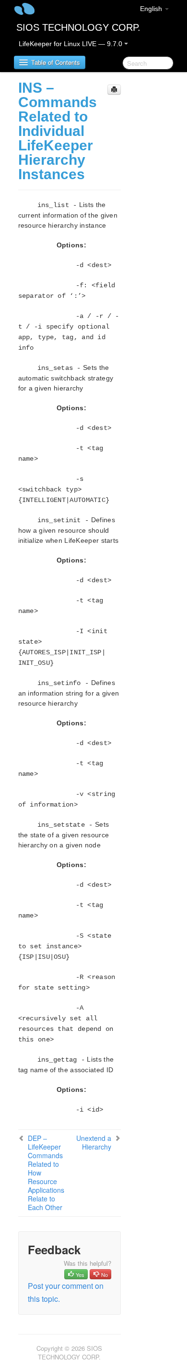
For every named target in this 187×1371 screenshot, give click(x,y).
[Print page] (114, 90)
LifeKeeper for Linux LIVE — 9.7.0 (71, 44)
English (152, 8)
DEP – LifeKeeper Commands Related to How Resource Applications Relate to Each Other (46, 1173)
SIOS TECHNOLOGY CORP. (78, 27)
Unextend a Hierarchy (93, 1142)
